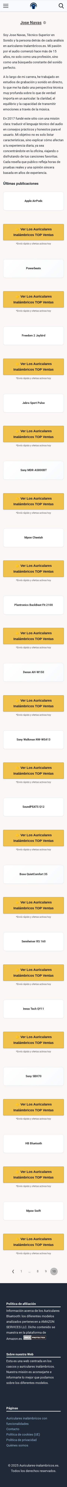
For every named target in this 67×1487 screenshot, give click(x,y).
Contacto (12, 1429)
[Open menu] (5, 5)
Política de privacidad (21, 1440)
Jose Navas (31, 22)
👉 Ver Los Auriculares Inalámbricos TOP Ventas (33, 232)
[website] (44, 22)
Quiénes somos (17, 1445)
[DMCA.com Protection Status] (34, 1339)
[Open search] (61, 5)
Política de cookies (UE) (23, 1434)
